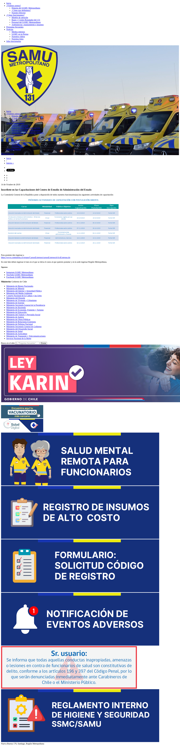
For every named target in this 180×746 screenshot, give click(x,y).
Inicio (8, 3)
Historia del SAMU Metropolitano (26, 8)
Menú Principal (7, 154)
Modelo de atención (20, 17)
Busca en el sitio (8, 343)
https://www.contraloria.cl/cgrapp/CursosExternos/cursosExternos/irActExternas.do (35, 257)
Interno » (10, 163)
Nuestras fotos (17, 39)
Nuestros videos (18, 36)
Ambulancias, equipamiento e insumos (28, 25)
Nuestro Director (19, 13)
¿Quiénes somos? (13, 5)
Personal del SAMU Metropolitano (26, 22)
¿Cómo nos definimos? (21, 10)
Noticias (9, 29)
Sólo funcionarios (13, 41)
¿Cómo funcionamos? (15, 15)
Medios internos (18, 32)
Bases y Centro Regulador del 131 (26, 20)
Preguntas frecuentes (14, 27)
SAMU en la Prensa (20, 34)
